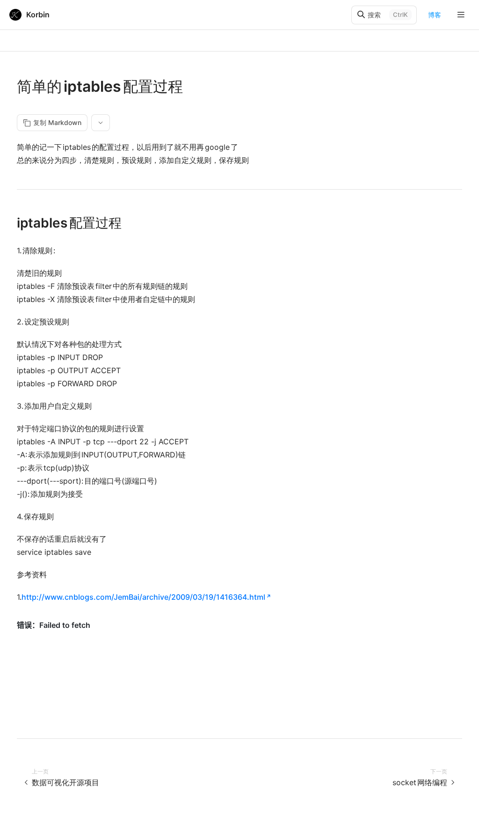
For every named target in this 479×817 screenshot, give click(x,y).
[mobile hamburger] (461, 14)
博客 (434, 15)
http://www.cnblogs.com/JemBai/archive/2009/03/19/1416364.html (143, 597)
